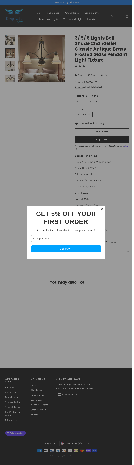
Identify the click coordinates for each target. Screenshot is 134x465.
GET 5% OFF (66, 249)
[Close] (102, 209)
